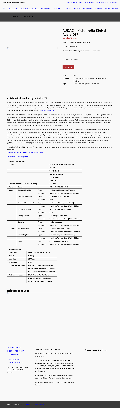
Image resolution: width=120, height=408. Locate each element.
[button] (32, 30)
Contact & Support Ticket (74, 2)
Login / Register (89, 2)
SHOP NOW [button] (15, 354)
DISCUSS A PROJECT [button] (15, 351)
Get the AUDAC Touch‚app (17, 157)
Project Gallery (73, 8)
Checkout (113, 2)
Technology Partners (92, 8)
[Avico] (5, 8)
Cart (106, 2)
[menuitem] (74, 2)
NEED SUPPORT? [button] (16, 347)
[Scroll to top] (116, 404)
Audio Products (79, 84)
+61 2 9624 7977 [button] (14, 360)
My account (100, 2)
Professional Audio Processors (84, 78)
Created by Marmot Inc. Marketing (35, 404)
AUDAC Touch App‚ (48, 110)
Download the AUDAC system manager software (25, 152)
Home (8, 17)
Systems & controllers (91, 84)
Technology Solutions (51, 8)
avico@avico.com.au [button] (16, 362)
